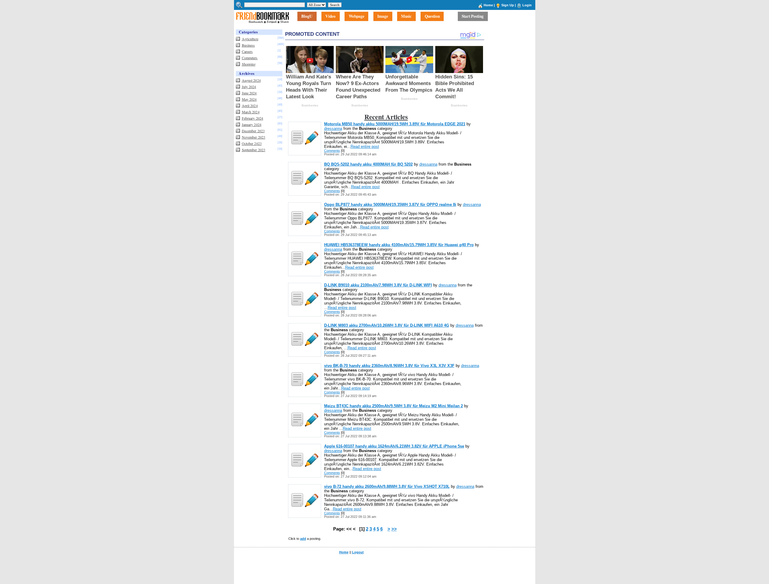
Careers (247, 51)
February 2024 (252, 118)
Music (406, 17)
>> (394, 529)
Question (432, 17)
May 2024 (249, 99)
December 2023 (253, 130)
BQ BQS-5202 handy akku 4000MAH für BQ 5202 (368, 164)
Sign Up (507, 5)
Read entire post (365, 146)
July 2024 (249, 86)
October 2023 (252, 143)
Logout (358, 552)
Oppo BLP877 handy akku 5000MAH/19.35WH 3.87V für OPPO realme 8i (390, 204)
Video (330, 17)
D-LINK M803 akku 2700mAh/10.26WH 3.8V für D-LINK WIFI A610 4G (386, 325)
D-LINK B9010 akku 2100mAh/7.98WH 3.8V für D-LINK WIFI (378, 285)
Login (527, 5)
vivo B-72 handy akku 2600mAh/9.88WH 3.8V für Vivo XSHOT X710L (387, 486)
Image (382, 17)
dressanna (333, 128)
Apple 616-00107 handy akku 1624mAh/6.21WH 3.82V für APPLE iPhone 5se (394, 446)
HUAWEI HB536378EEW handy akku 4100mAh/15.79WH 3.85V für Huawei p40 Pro (399, 245)
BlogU (306, 17)
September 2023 (254, 149)
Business (248, 45)
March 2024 (251, 111)
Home (488, 5)
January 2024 (251, 124)
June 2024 (249, 92)
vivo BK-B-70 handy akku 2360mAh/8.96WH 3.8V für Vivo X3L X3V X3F (389, 365)
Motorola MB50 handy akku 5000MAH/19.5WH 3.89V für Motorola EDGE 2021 (394, 124)
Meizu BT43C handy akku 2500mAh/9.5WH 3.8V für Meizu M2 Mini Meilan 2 (393, 406)
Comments (332, 150)
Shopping (249, 64)
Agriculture (250, 38)
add (303, 538)
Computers (250, 57)
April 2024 (250, 105)
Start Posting (473, 17)
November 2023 (254, 137)
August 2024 (251, 80)
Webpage (356, 17)
